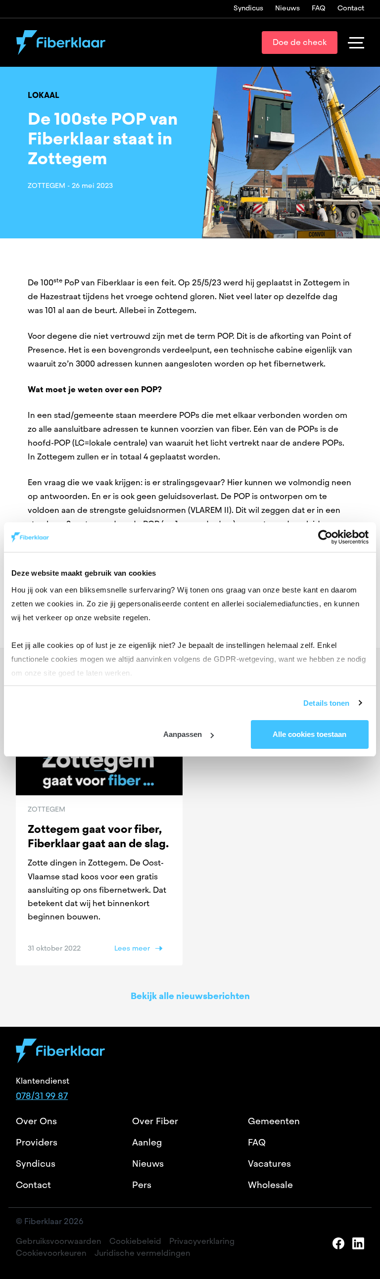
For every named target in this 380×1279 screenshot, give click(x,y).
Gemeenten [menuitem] (274, 1121)
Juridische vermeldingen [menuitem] (142, 1253)
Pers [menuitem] (141, 1184)
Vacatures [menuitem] (269, 1163)
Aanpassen (182, 734)
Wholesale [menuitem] (270, 1184)
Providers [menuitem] (36, 1142)
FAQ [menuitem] (319, 7)
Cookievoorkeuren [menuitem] (51, 1253)
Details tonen (326, 703)
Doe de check (300, 42)
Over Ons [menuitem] (36, 1121)
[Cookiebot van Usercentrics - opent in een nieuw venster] (325, 537)
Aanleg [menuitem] (147, 1142)
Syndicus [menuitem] (248, 7)
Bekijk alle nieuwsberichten (190, 996)
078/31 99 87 (42, 1095)
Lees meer (132, 948)
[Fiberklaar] (60, 42)
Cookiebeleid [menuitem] (135, 1241)
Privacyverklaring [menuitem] (202, 1241)
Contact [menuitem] (350, 7)
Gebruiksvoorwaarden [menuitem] (58, 1241)
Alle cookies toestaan (309, 734)
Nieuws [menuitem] (287, 7)
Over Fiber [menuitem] (155, 1121)
